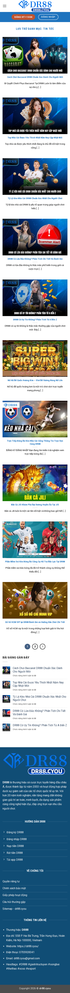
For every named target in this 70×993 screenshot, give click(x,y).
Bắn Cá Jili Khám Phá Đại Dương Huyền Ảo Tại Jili (35, 504)
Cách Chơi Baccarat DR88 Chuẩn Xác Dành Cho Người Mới (35, 77)
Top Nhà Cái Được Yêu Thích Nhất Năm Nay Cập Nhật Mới (35, 137)
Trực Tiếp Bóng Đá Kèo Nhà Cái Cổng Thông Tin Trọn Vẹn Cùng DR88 (35, 442)
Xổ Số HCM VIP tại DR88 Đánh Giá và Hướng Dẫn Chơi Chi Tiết (35, 622)
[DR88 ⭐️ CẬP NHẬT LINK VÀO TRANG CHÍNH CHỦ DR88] (35, 6)
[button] (5, 6)
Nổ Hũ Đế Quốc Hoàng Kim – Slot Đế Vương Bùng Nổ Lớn (35, 380)
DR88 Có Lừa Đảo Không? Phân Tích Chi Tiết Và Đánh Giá (35, 258)
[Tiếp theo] (43, 647)
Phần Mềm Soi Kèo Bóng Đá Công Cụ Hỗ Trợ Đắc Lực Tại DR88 (35, 561)
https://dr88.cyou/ (28, 946)
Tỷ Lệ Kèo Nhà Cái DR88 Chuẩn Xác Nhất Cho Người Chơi (35, 198)
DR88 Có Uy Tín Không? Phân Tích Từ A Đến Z (35, 319)
